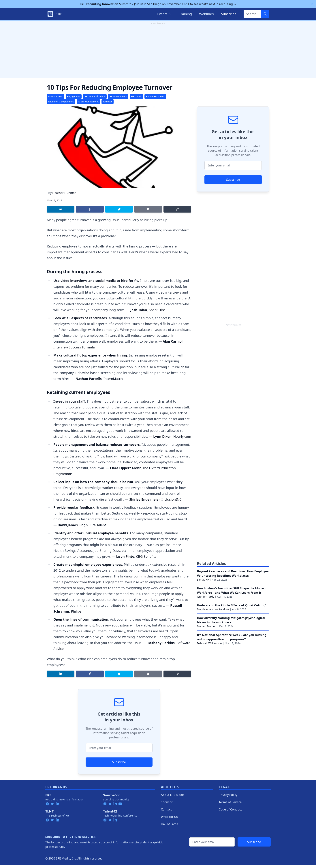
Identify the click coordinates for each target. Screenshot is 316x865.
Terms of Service (230, 802)
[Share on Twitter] (119, 209)
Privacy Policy (228, 795)
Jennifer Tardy (205, 596)
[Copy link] (177, 209)
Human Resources (155, 96)
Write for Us (169, 817)
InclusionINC (171, 499)
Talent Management (88, 101)
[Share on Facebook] (90, 209)
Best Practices (55, 96)
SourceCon (112, 795)
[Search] (265, 14)
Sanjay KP (203, 579)
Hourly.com (182, 436)
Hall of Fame (169, 824)
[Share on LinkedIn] (60, 209)
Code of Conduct (230, 809)
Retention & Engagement (61, 101)
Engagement (73, 96)
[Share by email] (148, 209)
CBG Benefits (145, 556)
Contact (166, 809)
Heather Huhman (64, 193)
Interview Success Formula (74, 347)
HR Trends (136, 96)
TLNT (49, 811)
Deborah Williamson (209, 643)
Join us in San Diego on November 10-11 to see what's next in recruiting (158, 4)
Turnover (107, 101)
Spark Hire (157, 310)
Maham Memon (206, 626)
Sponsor (167, 802)
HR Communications (94, 96)
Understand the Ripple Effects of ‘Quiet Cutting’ (231, 605)
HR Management (118, 96)
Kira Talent (98, 525)
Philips (76, 611)
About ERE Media (173, 795)
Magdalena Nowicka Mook (213, 609)
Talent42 (110, 811)
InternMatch (113, 378)
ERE (48, 795)
